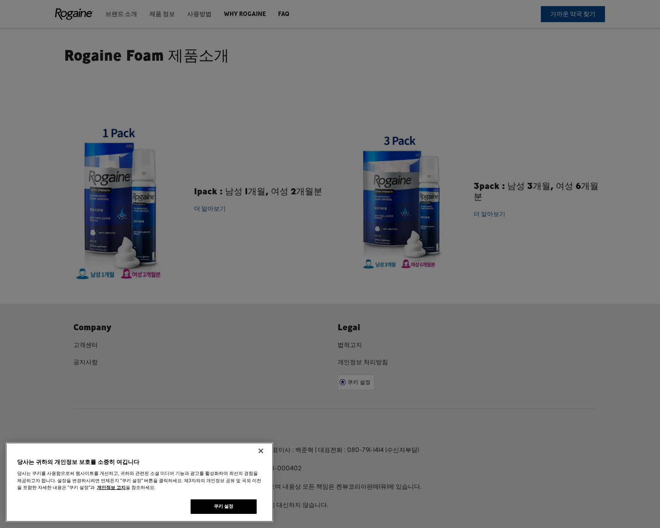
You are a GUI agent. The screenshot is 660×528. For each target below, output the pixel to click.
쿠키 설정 (224, 506)
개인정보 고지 (111, 487)
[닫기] (260, 450)
